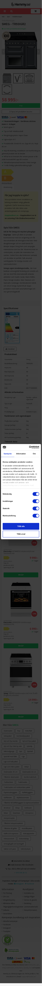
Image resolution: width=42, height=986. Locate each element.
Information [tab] (21, 454)
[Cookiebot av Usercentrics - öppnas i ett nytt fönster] (29, 447)
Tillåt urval (21, 534)
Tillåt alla (21, 526)
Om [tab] (34, 454)
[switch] (36, 501)
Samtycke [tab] (8, 454)
